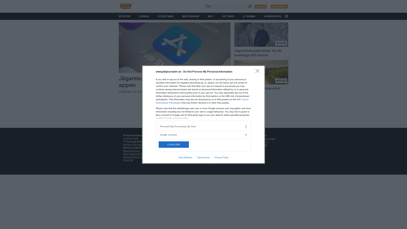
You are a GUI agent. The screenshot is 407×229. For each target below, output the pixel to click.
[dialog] (203, 114)
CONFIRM (173, 144)
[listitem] (203, 126)
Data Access (203, 157)
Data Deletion (185, 157)
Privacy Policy (221, 157)
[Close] (258, 72)
